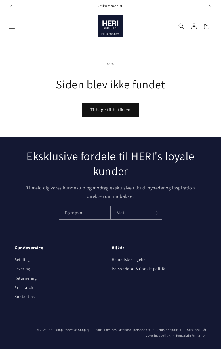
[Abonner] (155, 213)
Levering (22, 268)
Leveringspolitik (158, 335)
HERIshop (55, 330)
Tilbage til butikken (110, 109)
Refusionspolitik (169, 330)
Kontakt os (24, 296)
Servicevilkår (197, 330)
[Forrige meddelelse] (11, 6)
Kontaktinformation (191, 335)
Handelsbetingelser (130, 259)
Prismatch (23, 287)
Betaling (22, 259)
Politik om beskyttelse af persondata (123, 330)
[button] (12, 26)
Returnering (25, 278)
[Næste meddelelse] (209, 6)
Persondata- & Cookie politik (138, 268)
